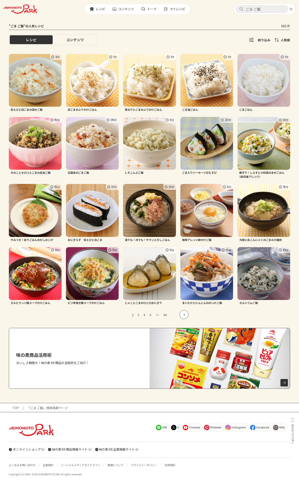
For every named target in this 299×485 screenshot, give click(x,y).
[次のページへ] (183, 314)
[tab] (75, 39)
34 (165, 315)
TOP (15, 408)
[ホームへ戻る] (20, 9)
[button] (262, 9)
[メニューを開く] (291, 9)
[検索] (241, 9)
